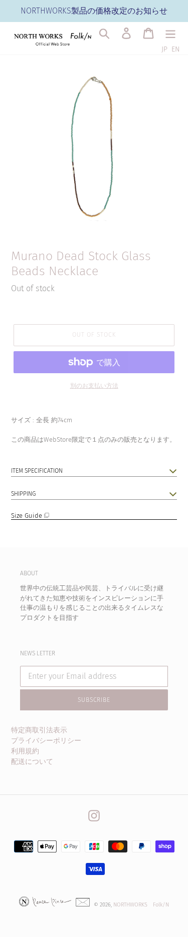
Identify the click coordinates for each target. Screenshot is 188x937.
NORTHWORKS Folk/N (141, 904)
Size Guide (27, 515)
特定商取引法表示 (39, 730)
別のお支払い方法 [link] (94, 385)
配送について (32, 761)
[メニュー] (170, 33)
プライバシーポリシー (46, 740)
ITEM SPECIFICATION (37, 470)
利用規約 (25, 751)
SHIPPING (23, 493)
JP (164, 49)
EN (175, 49)
